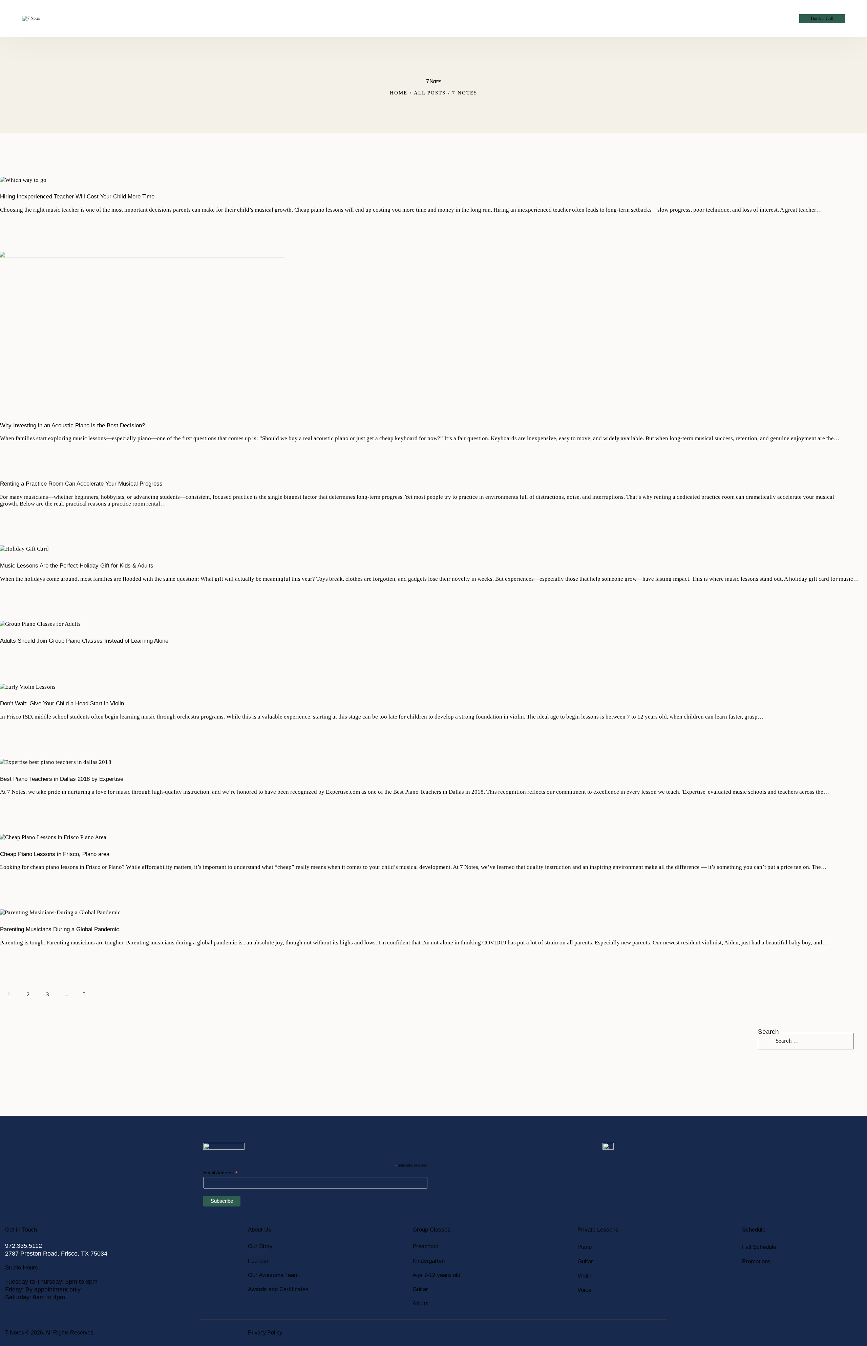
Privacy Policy (265, 1333)
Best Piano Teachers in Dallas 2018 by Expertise (61, 779)
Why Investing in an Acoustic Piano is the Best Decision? (72, 425)
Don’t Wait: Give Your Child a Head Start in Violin (62, 703)
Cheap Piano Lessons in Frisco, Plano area (54, 854)
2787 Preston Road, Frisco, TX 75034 (56, 1253)
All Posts (430, 92)
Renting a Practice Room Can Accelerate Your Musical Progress (81, 483)
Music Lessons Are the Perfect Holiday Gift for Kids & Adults (76, 565)
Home (398, 92)
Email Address (220, 1173)
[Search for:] (805, 1041)
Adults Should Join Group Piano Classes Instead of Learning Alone (84, 641)
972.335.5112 (23, 1245)
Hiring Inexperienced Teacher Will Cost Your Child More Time (77, 196)
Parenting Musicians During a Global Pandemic (59, 929)
